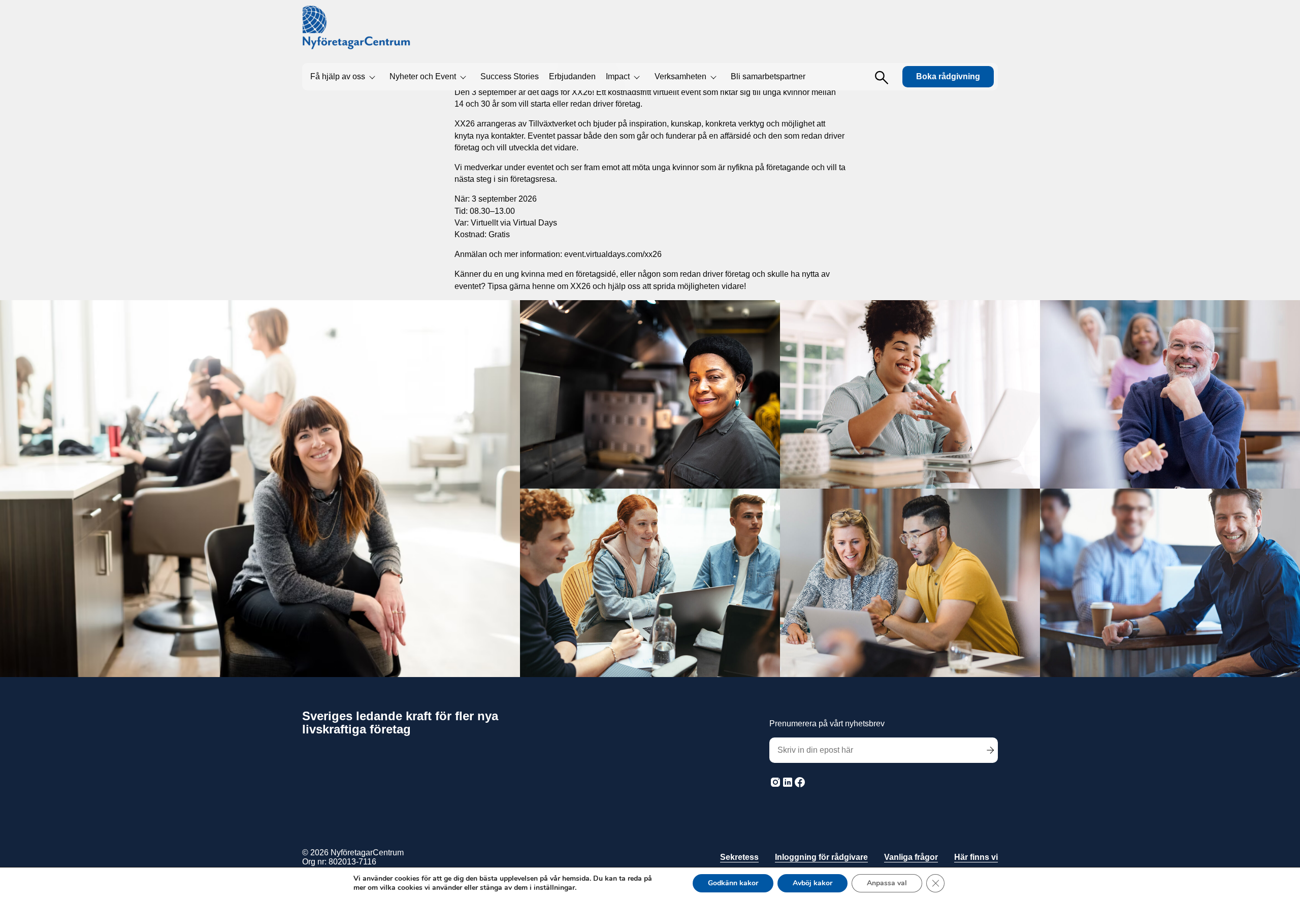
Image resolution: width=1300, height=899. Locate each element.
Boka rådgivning (948, 76)
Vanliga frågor (911, 857)
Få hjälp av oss (337, 76)
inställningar (554, 887)
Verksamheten (680, 76)
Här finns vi (976, 857)
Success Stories (509, 76)
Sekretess (739, 857)
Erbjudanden (572, 76)
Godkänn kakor (733, 883)
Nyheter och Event (422, 76)
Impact (618, 76)
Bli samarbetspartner (768, 76)
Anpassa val (887, 883)
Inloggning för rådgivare (821, 857)
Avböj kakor (812, 883)
